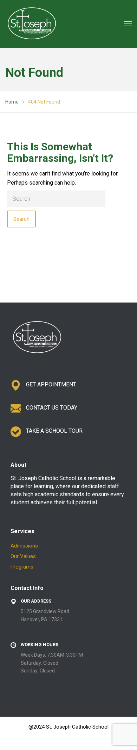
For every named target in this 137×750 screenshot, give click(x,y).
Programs (22, 567)
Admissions (24, 546)
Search (21, 219)
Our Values (23, 556)
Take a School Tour (54, 430)
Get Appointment (51, 384)
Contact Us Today (51, 407)
